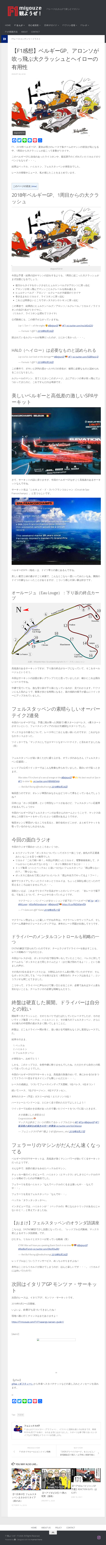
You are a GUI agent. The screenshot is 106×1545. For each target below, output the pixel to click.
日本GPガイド (50, 25)
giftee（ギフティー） (22, 1383)
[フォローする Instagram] (99, 1537)
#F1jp (90, 900)
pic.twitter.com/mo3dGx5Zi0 (79, 325)
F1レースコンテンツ (21, 39)
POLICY (58, 1527)
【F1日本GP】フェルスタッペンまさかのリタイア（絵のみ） (24, 1497)
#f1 (76, 1122)
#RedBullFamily (25, 1249)
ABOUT (24, 32)
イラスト (36, 39)
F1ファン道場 (69, 25)
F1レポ (84, 25)
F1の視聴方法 (11, 32)
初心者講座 (33, 25)
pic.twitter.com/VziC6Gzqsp (69, 1126)
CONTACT (35, 32)
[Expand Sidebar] (4, 39)
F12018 (20, 1415)
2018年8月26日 (45, 331)
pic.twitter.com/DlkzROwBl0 (46, 1249)
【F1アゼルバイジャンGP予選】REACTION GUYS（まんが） (84, 1489)
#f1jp (81, 1122)
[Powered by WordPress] (15, 1539)
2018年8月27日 (52, 910)
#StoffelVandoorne (37, 904)
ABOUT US (46, 1527)
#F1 (64, 325)
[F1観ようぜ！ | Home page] (24, 11)
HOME (8, 25)
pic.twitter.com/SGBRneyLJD (85, 356)
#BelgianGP (53, 325)
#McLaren (22, 904)
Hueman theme (36, 1540)
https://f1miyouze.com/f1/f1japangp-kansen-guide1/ (38, 1321)
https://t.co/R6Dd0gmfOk (74, 904)
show (34, 186)
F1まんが (18, 25)
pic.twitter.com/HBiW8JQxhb (46, 781)
